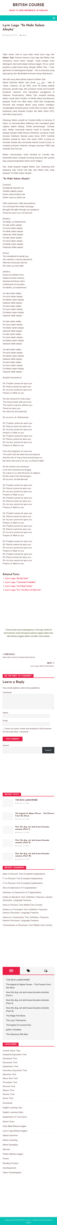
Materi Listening (10, 1140)
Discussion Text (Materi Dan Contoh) (35, 925)
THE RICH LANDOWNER (26, 800)
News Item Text (10, 1078)
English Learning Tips (12, 1107)
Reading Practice (10, 1163)
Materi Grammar (10, 1135)
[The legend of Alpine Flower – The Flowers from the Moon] (8, 818)
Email (5, 720)
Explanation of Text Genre (15, 1117)
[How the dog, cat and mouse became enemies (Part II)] (8, 845)
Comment (7, 692)
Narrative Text (9, 1074)
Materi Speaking (10, 1144)
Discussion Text (10, 1062)
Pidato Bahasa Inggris (13, 1154)
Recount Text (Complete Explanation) (27, 874)
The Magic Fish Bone (15, 1015)
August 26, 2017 (11, 35)
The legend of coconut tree (18, 1025)
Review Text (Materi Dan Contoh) (26, 905)
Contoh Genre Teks (11, 1050)
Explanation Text (10, 1066)
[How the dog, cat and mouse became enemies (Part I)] (8, 832)
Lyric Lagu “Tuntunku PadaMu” (20, 582)
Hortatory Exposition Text (15, 1070)
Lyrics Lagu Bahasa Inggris (15, 1131)
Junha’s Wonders (13, 1029)
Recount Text (9, 1086)
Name (5, 712)
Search (6, 745)
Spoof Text (8, 1098)
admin (24, 35)
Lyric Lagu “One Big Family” (19, 586)
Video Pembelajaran (12, 1172)
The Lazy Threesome (16, 1020)
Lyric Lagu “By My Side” (17, 578)
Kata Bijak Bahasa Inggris (14, 1126)
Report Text (8, 1090)
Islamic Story (8, 1121)
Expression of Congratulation (23, 887)
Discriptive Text (10, 1058)
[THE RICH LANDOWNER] (8, 805)
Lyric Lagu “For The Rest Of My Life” (23, 590)
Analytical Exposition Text (15, 1054)
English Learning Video (13, 1112)
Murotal (6, 1149)
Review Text (9, 1094)
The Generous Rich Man (17, 1034)
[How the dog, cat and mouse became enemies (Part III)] (8, 859)
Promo (6, 1158)
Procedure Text (10, 1082)
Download (7, 1103)
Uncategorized (9, 1168)
